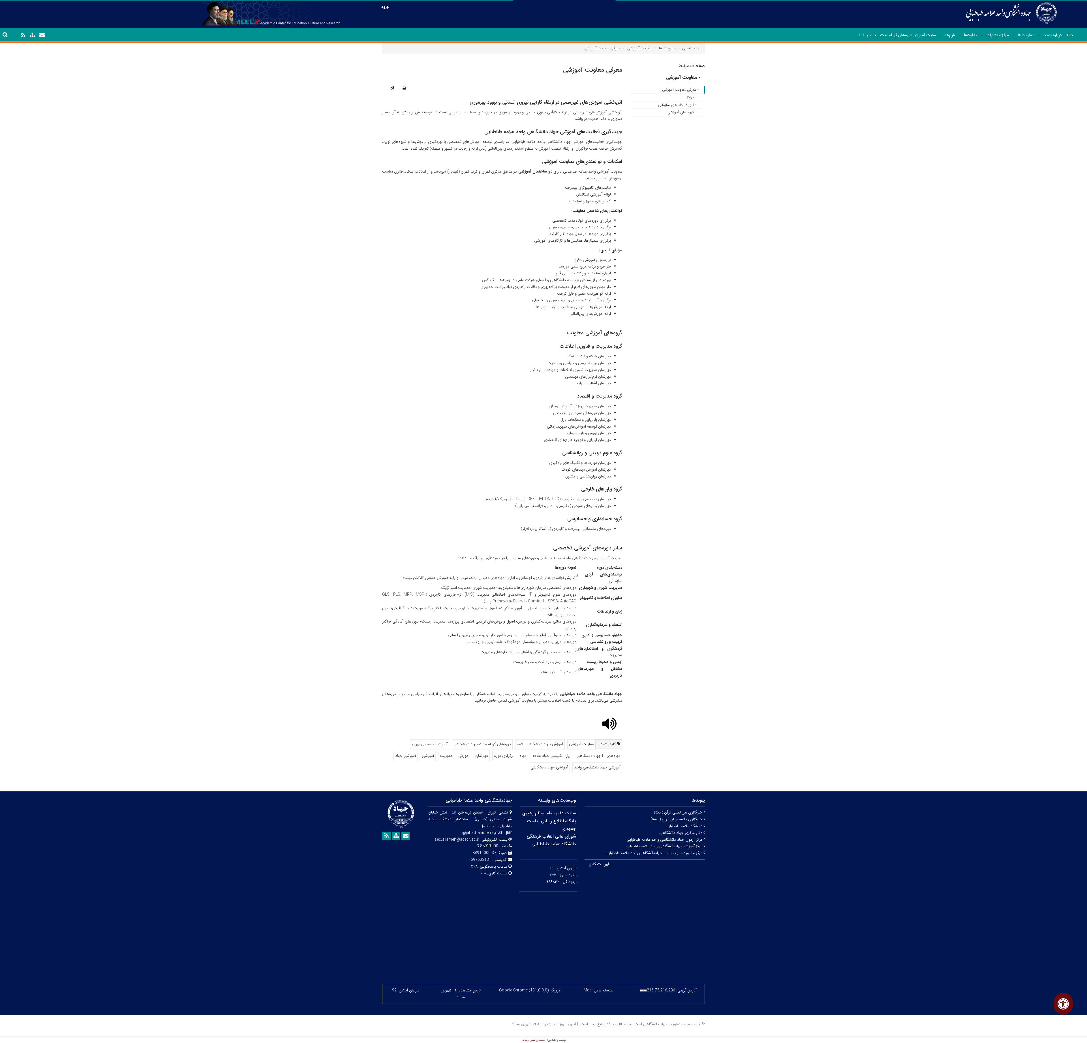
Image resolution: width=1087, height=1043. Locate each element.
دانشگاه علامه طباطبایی (684, 826)
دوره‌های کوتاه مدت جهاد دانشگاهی (482, 744)
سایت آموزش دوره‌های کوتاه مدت (908, 35)
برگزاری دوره (503, 756)
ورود (385, 7)
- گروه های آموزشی (681, 112)
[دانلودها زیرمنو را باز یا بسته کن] (959, 35)
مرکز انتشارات (998, 35)
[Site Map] (32, 35)
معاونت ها (667, 48)
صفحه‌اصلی (691, 48)
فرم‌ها (950, 35)
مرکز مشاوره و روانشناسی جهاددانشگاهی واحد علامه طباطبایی (654, 853)
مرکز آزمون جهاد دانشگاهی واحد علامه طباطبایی (664, 839)
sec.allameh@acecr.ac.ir (457, 839)
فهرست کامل (599, 864)
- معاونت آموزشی (683, 77)
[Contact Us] (42, 35)
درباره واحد (1053, 35)
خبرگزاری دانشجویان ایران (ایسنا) (677, 819)
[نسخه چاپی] (404, 88)
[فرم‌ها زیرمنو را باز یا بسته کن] (940, 35)
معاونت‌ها (1026, 35)
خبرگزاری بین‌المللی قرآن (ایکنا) (678, 812)
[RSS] (22, 35)
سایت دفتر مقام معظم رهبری (549, 813)
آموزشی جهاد (405, 756)
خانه (1069, 35)
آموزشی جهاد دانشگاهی (549, 767)
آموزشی (428, 756)
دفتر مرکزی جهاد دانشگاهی (681, 833)
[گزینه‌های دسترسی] (1063, 1004)
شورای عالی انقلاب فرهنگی (551, 836)
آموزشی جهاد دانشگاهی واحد (597, 767)
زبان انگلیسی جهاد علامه (551, 756)
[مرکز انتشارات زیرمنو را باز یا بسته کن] (982, 35)
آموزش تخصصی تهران (430, 744)
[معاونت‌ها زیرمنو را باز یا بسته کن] (1013, 35)
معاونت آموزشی (639, 48)
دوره (523, 756)
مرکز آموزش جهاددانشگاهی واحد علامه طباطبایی (664, 846)
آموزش (463, 756)
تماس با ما (867, 35)
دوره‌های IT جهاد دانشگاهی (598, 756)
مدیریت (446, 756)
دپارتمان (481, 756)
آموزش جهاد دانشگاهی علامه (540, 744)
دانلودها (970, 35)
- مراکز (691, 97)
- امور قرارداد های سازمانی (677, 105)
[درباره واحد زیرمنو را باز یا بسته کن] (1038, 35)
